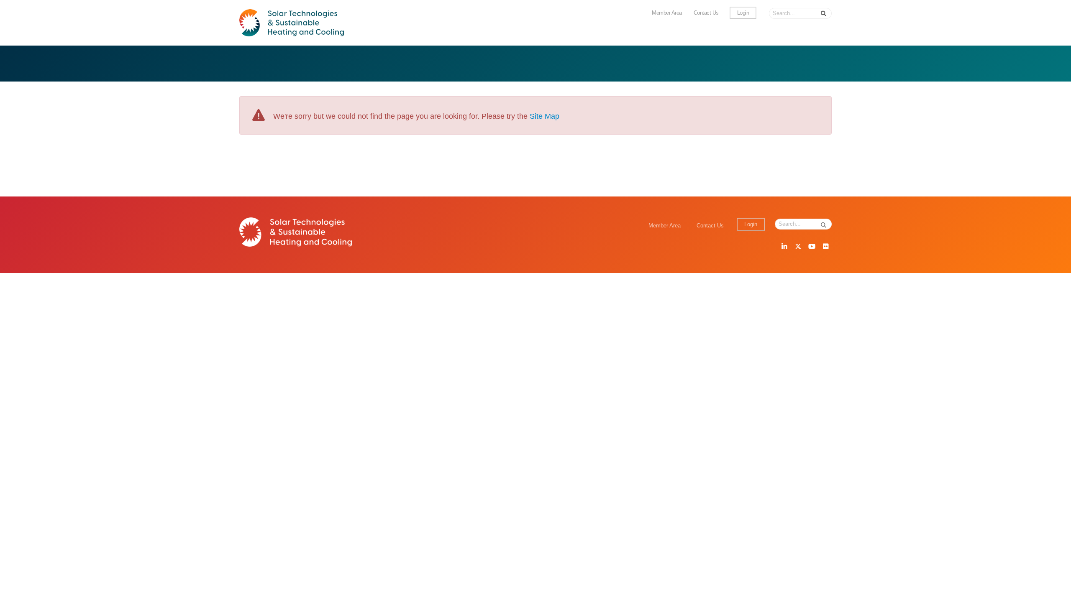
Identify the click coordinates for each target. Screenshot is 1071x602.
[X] (798, 247)
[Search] (824, 13)
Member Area (667, 13)
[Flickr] (825, 247)
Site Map (544, 116)
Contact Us (706, 13)
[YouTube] (811, 247)
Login (743, 13)
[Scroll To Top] (1056, 592)
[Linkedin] (784, 247)
